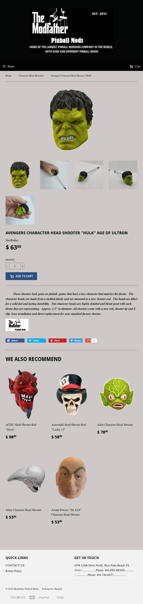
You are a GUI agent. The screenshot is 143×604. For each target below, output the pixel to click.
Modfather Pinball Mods (26, 588)
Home (9, 75)
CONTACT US (15, 565)
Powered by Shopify (52, 588)
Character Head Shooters (31, 75)
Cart (137, 66)
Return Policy (14, 571)
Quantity (10, 259)
